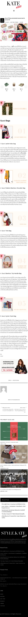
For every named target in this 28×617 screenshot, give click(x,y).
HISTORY (2, 596)
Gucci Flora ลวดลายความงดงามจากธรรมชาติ (15, 18)
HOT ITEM (2, 599)
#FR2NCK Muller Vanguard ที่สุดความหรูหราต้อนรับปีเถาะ (13, 584)
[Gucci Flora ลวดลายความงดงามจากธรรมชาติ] (14, 32)
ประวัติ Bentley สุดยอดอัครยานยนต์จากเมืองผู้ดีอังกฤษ (8, 410)
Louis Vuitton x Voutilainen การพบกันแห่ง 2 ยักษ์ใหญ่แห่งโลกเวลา (13, 507)
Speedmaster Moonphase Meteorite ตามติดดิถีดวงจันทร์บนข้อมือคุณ (13, 510)
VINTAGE (2, 606)
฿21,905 (14, 89)
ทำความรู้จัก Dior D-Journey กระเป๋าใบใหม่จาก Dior (13, 504)
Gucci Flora (16, 380)
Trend (16, 22)
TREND (2, 603)
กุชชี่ (12, 46)
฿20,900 (6, 89)
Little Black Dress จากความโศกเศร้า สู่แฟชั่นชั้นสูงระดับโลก (19, 411)
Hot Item (12, 22)
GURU (1, 594)
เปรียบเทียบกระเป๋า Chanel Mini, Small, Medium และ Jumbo (14, 516)
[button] (2, 87)
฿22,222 (21, 89)
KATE (7, 22)
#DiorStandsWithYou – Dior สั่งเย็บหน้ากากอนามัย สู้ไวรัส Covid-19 (13, 578)
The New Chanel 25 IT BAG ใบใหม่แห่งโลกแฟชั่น (13, 514)
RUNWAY (2, 601)
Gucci (9, 380)
